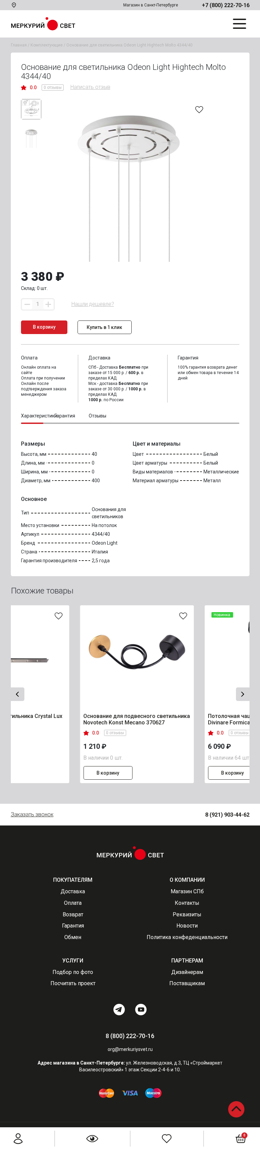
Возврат (73, 914)
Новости (187, 925)
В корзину (59, 773)
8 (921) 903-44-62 (227, 815)
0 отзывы (53, 87)
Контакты (187, 903)
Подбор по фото (72, 972)
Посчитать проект (72, 983)
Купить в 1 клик (104, 327)
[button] (17, 694)
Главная (19, 45)
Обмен (72, 937)
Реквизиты (187, 914)
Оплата (73, 903)
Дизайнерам (187, 972)
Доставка (73, 891)
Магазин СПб (187, 891)
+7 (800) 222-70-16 (226, 5)
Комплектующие (46, 45)
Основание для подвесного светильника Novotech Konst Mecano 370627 (88, 719)
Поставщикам (187, 983)
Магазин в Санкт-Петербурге (150, 5)
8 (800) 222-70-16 (130, 1035)
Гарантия (73, 925)
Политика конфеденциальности (187, 937)
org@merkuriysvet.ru (130, 1049)
